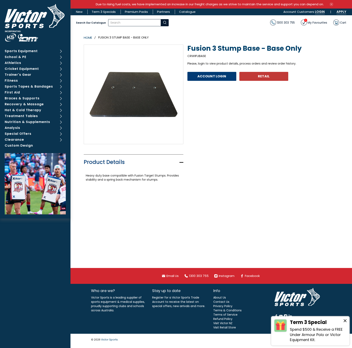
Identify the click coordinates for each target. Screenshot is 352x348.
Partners (163, 12)
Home (88, 37)
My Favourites (316, 22)
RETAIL (264, 76)
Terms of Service (225, 315)
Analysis (12, 127)
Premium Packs (136, 12)
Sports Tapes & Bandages (29, 86)
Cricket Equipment (22, 68)
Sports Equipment (21, 51)
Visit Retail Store (224, 327)
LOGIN (320, 12)
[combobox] (134, 22)
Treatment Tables (21, 116)
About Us (219, 297)
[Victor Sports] (35, 23)
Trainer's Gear (18, 74)
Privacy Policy (222, 306)
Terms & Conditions (227, 310)
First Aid (12, 92)
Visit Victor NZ (222, 323)
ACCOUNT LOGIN (211, 76)
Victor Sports (109, 339)
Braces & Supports (22, 98)
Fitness (11, 80)
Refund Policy (222, 319)
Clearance (14, 139)
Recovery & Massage (24, 104)
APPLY (341, 12)
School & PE (15, 57)
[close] (331, 4)
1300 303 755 (285, 22)
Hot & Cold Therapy (23, 110)
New (79, 12)
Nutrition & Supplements (27, 122)
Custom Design (19, 145)
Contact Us (221, 302)
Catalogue (187, 12)
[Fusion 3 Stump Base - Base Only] (133, 94)
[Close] (345, 321)
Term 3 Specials (104, 12)
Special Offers (18, 133)
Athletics (13, 62)
